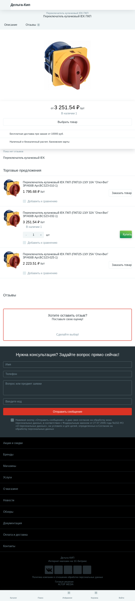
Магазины (9, 465)
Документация (12, 523)
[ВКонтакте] (49, 570)
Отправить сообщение (67, 411)
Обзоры (8, 511)
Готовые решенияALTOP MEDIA (64, 583)
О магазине (10, 488)
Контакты (9, 546)
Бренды (8, 454)
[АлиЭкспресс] (58, 570)
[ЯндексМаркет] (68, 570)
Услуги (7, 477)
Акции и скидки (13, 443)
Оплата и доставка (15, 534)
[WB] (77, 570)
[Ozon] (87, 570)
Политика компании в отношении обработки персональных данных (67, 577)
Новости (8, 500)
